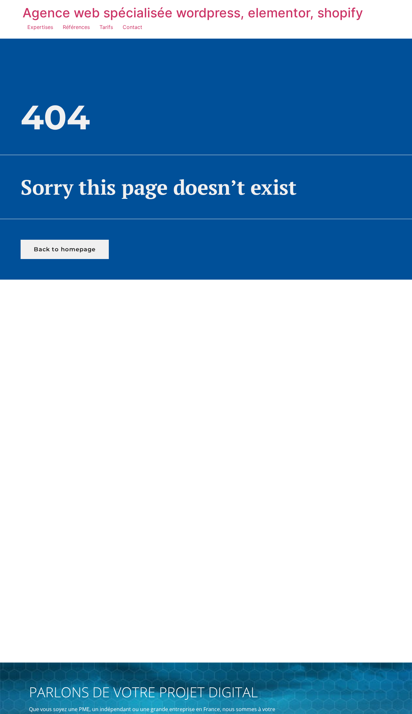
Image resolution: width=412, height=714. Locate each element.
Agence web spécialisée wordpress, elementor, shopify (193, 13)
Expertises (40, 27)
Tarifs (106, 27)
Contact (132, 27)
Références (76, 27)
